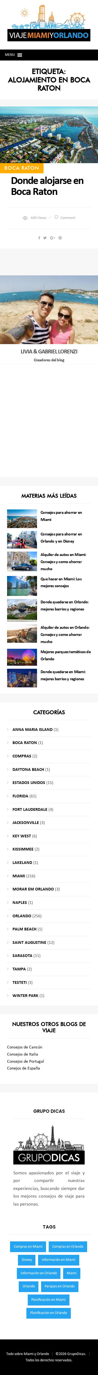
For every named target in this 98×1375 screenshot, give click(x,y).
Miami (19, 876)
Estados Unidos (29, 783)
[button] (10, 55)
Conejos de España (23, 1068)
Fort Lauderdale (30, 810)
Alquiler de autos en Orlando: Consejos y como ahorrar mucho (65, 634)
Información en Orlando (39, 1273)
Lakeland (22, 863)
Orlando (22, 916)
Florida (20, 796)
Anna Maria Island (33, 730)
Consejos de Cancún (24, 1047)
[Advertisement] (49, 420)
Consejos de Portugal (25, 1061)
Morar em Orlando (33, 889)
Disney (27, 1260)
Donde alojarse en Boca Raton (47, 187)
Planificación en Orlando (48, 1313)
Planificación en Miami (48, 1300)
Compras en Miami (28, 1247)
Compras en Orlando (67, 1247)
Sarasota (22, 956)
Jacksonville (26, 823)
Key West (22, 836)
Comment (67, 218)
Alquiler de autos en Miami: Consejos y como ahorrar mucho (63, 562)
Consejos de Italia (22, 1054)
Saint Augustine (29, 943)
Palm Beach (24, 929)
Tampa (19, 969)
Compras (22, 756)
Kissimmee (23, 849)
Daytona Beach (28, 770)
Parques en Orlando (60, 1286)
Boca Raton (21, 168)
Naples (20, 903)
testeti (20, 983)
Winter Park (25, 996)
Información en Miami (58, 1260)
